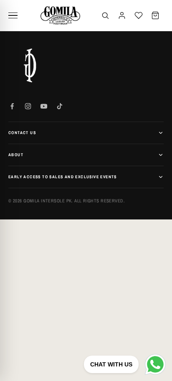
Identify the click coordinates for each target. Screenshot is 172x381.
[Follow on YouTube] (44, 106)
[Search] (105, 15)
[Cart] (155, 15)
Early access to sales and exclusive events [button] (62, 176)
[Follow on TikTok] (59, 106)
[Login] (122, 15)
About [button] (15, 154)
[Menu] (15, 15)
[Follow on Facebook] (12, 106)
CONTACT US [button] (22, 132)
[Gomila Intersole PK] (29, 65)
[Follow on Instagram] (28, 106)
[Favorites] (138, 15)
